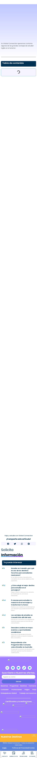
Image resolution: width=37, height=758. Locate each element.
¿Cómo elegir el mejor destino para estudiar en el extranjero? (22, 587)
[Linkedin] (30, 668)
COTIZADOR (32, 756)
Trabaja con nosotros (27, 693)
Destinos (23, 686)
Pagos (27, 689)
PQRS (4, 748)
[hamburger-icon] (34, 735)
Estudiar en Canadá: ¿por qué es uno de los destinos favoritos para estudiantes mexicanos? (22, 571)
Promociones (16, 689)
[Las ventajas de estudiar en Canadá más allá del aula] (6, 618)
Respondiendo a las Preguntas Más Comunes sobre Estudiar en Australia (21, 644)
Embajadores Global (9, 693)
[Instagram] (7, 668)
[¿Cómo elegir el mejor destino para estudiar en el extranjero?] (6, 588)
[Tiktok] (24, 668)
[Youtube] (18, 668)
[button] (8, 544)
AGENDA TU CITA (13, 756)
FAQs (34, 689)
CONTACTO (5, 756)
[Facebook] (13, 668)
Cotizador (5, 689)
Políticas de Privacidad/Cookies (23, 748)
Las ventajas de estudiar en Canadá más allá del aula (22, 616)
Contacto (32, 686)
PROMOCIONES (23, 756)
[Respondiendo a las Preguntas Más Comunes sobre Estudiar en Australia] (6, 645)
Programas (14, 686)
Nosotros (4, 686)
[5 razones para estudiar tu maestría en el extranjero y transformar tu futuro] (6, 603)
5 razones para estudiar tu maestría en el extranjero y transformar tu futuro (21, 602)
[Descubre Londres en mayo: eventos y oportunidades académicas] (6, 630)
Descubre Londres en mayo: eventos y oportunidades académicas (22, 630)
